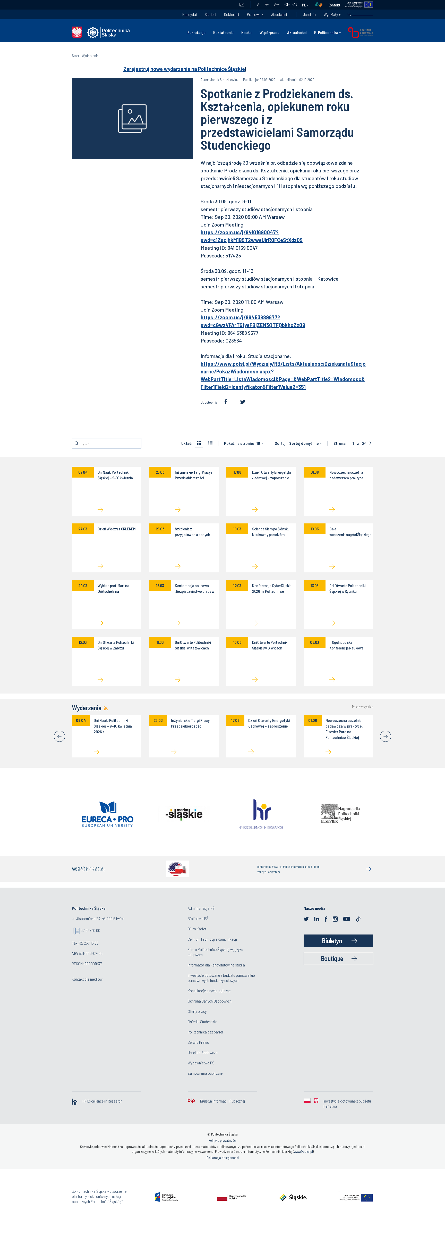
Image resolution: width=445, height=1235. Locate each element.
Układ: (186, 443)
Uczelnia (309, 14)
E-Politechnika (326, 32)
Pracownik (255, 14)
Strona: (339, 443)
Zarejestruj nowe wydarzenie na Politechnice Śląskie (184, 69)
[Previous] (59, 736)
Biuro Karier (197, 928)
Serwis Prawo (198, 1042)
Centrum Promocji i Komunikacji (212, 939)
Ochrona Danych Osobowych (210, 1000)
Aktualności (296, 32)
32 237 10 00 (90, 930)
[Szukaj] (349, 14)
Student (210, 14)
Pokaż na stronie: (239, 443)
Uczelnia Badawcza (203, 1052)
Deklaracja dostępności (223, 1158)
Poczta (241, 5)
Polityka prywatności (222, 1140)
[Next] (385, 736)
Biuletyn (332, 941)
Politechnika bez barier (205, 1031)
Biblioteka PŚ (198, 918)
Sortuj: (281, 443)
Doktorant (231, 14)
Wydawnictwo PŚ (201, 1062)
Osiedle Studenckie (202, 1021)
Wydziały (331, 14)
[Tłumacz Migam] (320, 4)
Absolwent (279, 14)
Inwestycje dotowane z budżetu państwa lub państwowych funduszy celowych (221, 978)
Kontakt (334, 4)
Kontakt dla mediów (87, 979)
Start (75, 55)
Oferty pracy (197, 1011)
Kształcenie (223, 32)
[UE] (356, 4)
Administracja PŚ (201, 908)
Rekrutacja (196, 32)
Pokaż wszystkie (362, 706)
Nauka (246, 32)
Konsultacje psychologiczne (209, 990)
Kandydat (189, 14)
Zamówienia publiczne (205, 1073)
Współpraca (269, 32)
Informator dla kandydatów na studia (216, 964)
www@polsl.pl (303, 1151)
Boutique (332, 958)
